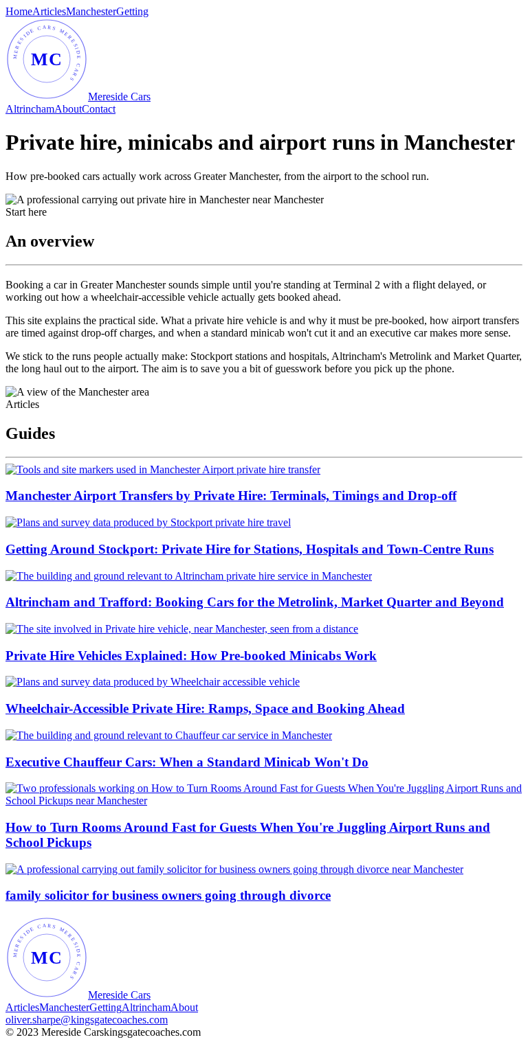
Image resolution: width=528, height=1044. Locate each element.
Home (19, 11)
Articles (49, 11)
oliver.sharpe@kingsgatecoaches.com (87, 1019)
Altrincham (30, 109)
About (68, 109)
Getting (132, 11)
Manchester (91, 11)
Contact (99, 109)
